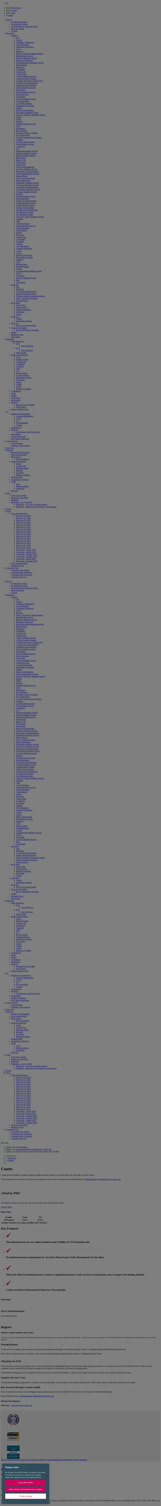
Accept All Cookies (25, 1482)
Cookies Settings (25, 1496)
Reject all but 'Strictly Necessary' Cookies (25, 1489)
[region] (25, 1484)
